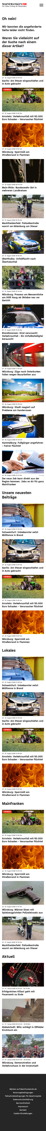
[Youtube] (30, 1081)
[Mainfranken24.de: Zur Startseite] (14, 5)
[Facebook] (16, 1081)
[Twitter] (23, 1081)
